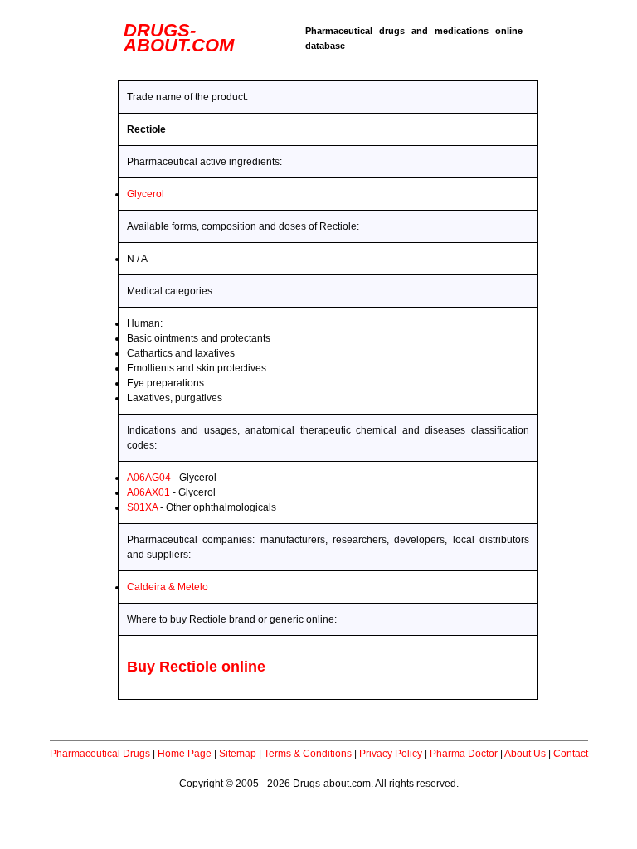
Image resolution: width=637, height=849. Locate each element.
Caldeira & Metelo (167, 587)
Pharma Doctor (464, 753)
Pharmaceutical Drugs (100, 753)
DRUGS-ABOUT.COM (179, 38)
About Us (525, 753)
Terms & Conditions (308, 753)
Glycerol (145, 194)
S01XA (142, 507)
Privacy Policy (390, 753)
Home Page (185, 753)
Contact (570, 753)
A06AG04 (149, 477)
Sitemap (237, 753)
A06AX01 (148, 492)
